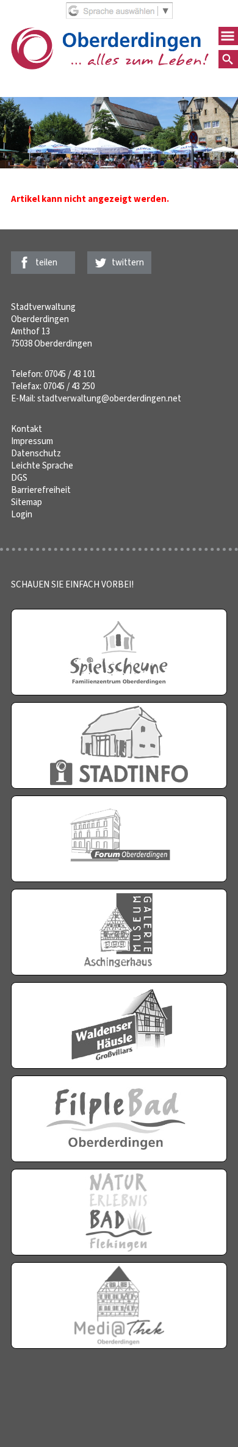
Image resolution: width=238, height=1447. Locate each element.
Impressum (32, 441)
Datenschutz (36, 453)
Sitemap (26, 502)
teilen (46, 262)
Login (21, 514)
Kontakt (26, 429)
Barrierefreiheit (41, 490)
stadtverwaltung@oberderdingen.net (109, 398)
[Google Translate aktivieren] (119, 16)
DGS (19, 478)
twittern (128, 262)
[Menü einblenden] (228, 36)
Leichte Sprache (42, 465)
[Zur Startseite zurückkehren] (109, 33)
